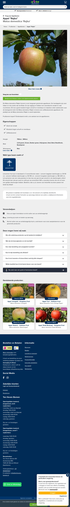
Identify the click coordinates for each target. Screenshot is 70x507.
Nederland (24, 10)
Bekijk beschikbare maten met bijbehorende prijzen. (21, 98)
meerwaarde (53, 489)
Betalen (27, 350)
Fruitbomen (12, 26)
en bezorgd (45, 10)
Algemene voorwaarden (26, 498)
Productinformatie (30, 359)
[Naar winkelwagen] (65, 2)
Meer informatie (8, 353)
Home (5, 26)
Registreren (6, 393)
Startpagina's (28, 369)
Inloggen (5, 390)
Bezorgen (27, 347)
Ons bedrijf (28, 366)
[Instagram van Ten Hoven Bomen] (8, 378)
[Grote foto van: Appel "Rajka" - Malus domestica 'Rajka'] (35, 58)
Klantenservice (29, 356)
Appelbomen (21, 26)
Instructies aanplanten (31, 363)
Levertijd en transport (31, 353)
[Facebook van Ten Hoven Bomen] (5, 378)
